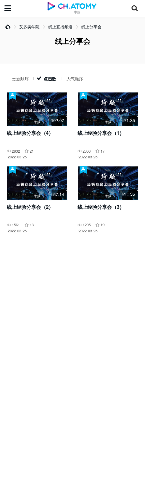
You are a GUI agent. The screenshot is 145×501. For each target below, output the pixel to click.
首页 (7, 27)
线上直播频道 (60, 26)
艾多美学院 (29, 26)
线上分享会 (91, 26)
